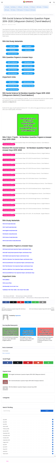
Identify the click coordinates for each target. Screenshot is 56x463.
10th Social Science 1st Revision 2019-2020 (24, 296)
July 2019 (28, 444)
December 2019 (28, 433)
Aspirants (5, 24)
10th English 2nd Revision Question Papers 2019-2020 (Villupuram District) (27, 374)
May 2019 (28, 449)
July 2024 (28, 422)
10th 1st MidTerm (12, 62)
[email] (42, 302)
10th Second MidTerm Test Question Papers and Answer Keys (18, 272)
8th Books (7, 10)
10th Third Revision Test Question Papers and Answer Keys (17, 266)
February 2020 (28, 428)
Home (3, 14)
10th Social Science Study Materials (11, 240)
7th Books (45, 7)
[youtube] (38, 362)
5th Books (32, 7)
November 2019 (28, 435)
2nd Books (13, 7)
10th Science (28, 50)
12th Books (32, 10)
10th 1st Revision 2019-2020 (10, 14)
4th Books (26, 7)
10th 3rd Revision (12, 73)
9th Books (13, 10)
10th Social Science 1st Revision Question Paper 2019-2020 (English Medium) (10, 339)
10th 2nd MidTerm (12, 66)
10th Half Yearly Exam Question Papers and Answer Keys (17, 252)
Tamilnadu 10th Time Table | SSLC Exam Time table (15, 289)
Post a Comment (6, 353)
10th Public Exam (28, 73)
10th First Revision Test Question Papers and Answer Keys (17, 259)
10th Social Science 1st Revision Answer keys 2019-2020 (14, 297)
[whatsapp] (35, 302)
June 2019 (28, 446)
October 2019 (28, 437)
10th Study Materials (12, 89)
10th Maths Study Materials (9, 234)
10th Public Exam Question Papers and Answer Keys (15, 256)
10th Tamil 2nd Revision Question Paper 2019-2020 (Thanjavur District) (26, 380)
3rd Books (19, 7)
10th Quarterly (28, 62)
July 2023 (28, 424)
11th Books (26, 10)
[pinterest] (20, 302)
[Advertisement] (28, 460)
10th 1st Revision (12, 69)
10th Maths (12, 50)
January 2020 (28, 431)
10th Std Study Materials (9, 223)
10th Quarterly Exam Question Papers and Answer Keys (16, 249)
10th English (28, 46)
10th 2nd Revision (28, 69)
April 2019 (28, 451)
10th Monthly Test (12, 85)
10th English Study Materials (9, 230)
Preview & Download (8, 144)
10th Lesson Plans (28, 82)
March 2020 (28, 426)
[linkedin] (28, 302)
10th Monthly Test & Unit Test (10, 286)
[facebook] (5, 302)
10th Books (20, 10)
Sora (7, 461)
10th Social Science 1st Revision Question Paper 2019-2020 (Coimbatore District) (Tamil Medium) (45, 340)
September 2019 (28, 440)
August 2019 (28, 442)
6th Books (39, 7)
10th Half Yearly (28, 66)
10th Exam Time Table (28, 85)
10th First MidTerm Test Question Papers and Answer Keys (17, 269)
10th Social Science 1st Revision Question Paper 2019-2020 (37, 297)
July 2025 (28, 419)
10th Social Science (12, 53)
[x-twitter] (13, 302)
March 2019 (28, 453)
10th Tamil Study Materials (9, 227)
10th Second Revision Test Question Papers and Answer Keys (18, 262)
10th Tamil (12, 46)
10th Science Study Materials (9, 237)
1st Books (7, 7)
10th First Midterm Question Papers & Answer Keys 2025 (23, 387)
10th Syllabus (12, 82)
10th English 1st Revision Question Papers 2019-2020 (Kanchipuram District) (27, 339)
